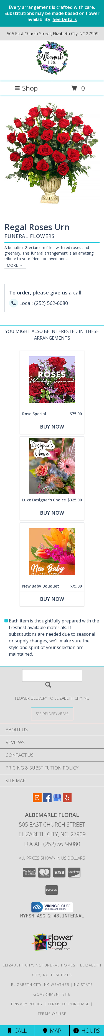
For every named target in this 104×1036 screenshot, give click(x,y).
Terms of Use (52, 1013)
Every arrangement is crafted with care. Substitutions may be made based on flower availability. (52, 13)
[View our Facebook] (47, 800)
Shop (30, 88)
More (12, 265)
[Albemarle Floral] (52, 73)
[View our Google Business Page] (57, 800)
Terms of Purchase (69, 1003)
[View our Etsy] (37, 800)
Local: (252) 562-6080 (52, 844)
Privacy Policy (27, 1003)
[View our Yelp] (67, 800)
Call (19, 1030)
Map (54, 1030)
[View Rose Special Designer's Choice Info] (52, 379)
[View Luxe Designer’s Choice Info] (52, 466)
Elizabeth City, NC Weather (40, 984)
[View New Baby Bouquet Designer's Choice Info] (52, 552)
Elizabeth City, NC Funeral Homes (39, 965)
